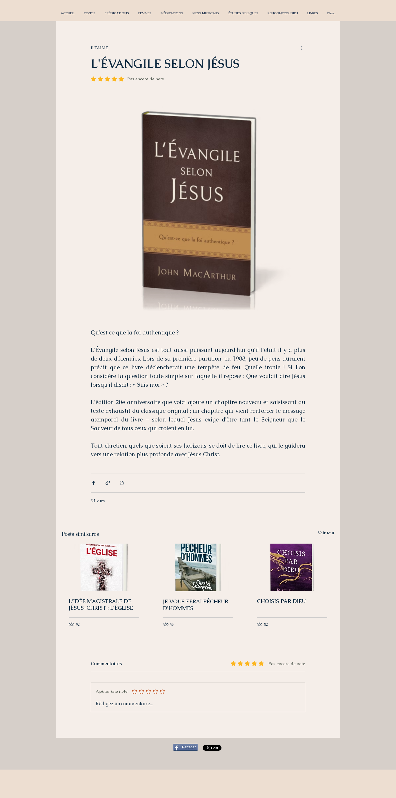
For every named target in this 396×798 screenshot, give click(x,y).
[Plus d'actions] (301, 47)
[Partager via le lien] (107, 483)
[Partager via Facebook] (93, 483)
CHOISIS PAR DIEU (281, 601)
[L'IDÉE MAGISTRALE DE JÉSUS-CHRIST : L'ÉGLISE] (104, 567)
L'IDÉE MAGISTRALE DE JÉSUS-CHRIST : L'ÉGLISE (101, 604)
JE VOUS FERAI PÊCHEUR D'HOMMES (195, 604)
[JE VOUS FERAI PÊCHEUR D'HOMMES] (198, 567)
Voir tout (326, 532)
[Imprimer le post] (122, 483)
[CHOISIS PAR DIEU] (292, 567)
